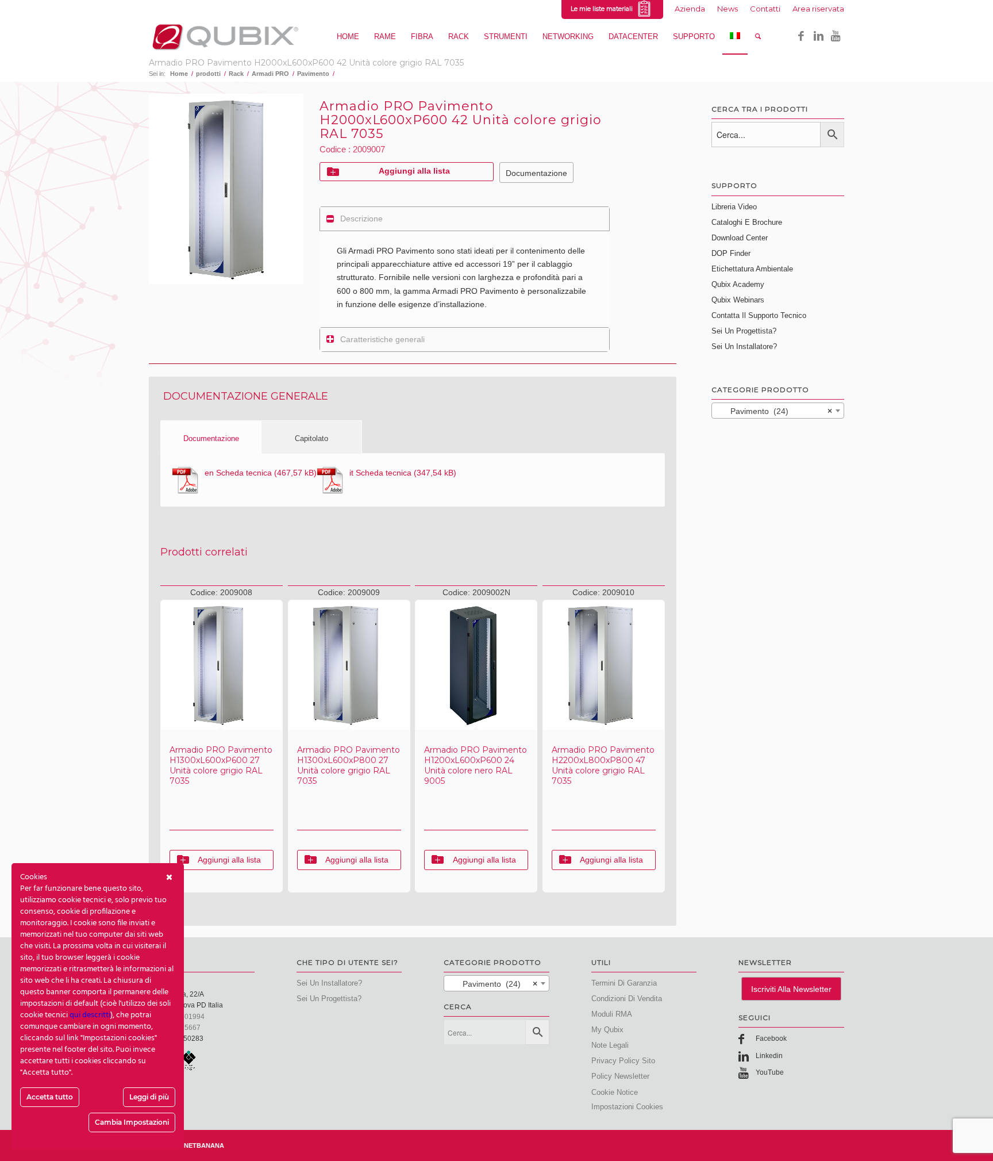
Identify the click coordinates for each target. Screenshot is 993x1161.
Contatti (765, 8)
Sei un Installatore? (744, 346)
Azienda (690, 8)
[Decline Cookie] (169, 877)
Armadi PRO (270, 73)
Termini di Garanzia (624, 983)
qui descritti (90, 1015)
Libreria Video (734, 206)
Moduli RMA (611, 1014)
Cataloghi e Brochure (746, 222)
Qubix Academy (737, 284)
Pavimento (313, 73)
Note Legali (610, 1045)
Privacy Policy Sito (623, 1060)
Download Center (739, 237)
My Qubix (607, 1029)
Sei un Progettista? (743, 331)
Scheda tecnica (238, 472)
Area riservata (818, 8)
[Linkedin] (818, 36)
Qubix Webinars (737, 300)
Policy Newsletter (620, 1076)
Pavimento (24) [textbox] (774, 411)
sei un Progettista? (329, 998)
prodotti (208, 73)
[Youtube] (835, 36)
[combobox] (777, 411)
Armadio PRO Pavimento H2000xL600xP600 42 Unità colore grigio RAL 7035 (306, 63)
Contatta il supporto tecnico (758, 315)
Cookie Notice (614, 1092)
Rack (236, 73)
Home (179, 73)
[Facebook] (801, 36)
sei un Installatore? (329, 983)
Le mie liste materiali (603, 9)
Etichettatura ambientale (752, 269)
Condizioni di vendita (626, 998)
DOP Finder (730, 253)
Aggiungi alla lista (414, 170)
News (727, 8)
